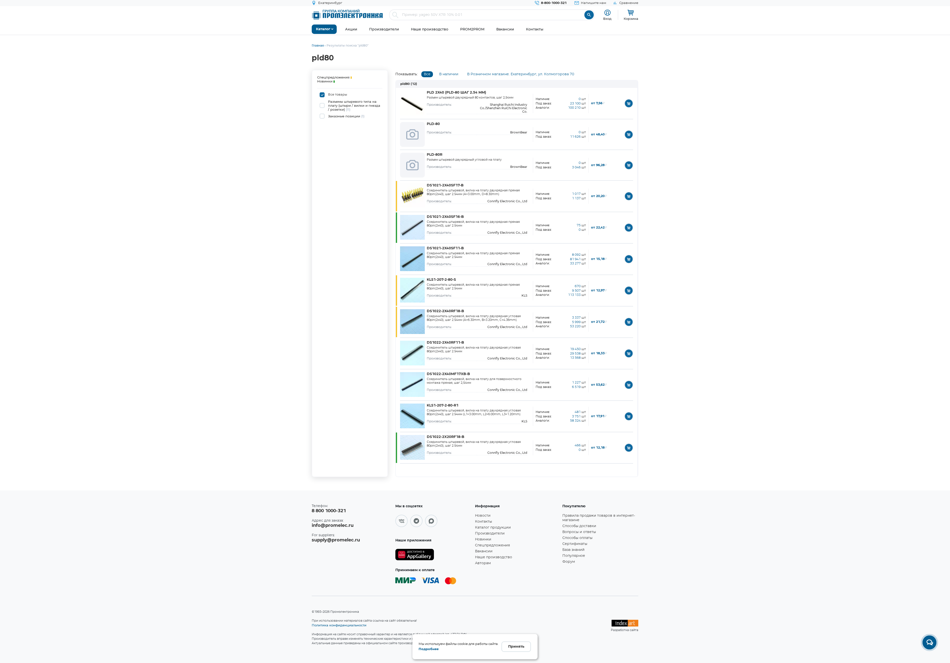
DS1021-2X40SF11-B (445, 248)
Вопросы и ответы (579, 532)
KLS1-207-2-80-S (441, 279)
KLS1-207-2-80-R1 (442, 405)
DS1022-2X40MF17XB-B (448, 374)
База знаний (573, 550)
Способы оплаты (577, 538)
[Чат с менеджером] (929, 642)
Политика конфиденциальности (339, 625)
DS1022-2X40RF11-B (445, 342)
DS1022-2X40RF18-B (445, 311)
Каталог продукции (493, 527)
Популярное (573, 556)
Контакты (483, 521)
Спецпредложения (492, 545)
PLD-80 (433, 124)
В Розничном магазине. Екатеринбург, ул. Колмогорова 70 (520, 74)
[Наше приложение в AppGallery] (433, 555)
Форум (568, 561)
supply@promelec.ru (336, 540)
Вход (607, 19)
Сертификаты (574, 544)
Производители (490, 533)
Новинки (483, 539)
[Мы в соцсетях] (401, 521)
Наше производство (493, 557)
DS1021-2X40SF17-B (445, 185)
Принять (516, 646)
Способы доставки (579, 526)
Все (427, 74)
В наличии (448, 74)
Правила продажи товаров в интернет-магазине (598, 518)
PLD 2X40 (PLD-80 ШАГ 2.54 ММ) (456, 92)
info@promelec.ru (333, 525)
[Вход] (607, 13)
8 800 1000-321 (329, 511)
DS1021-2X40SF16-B (445, 217)
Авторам (483, 563)
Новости (483, 515)
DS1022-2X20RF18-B (445, 437)
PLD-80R (434, 154)
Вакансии (484, 551)
